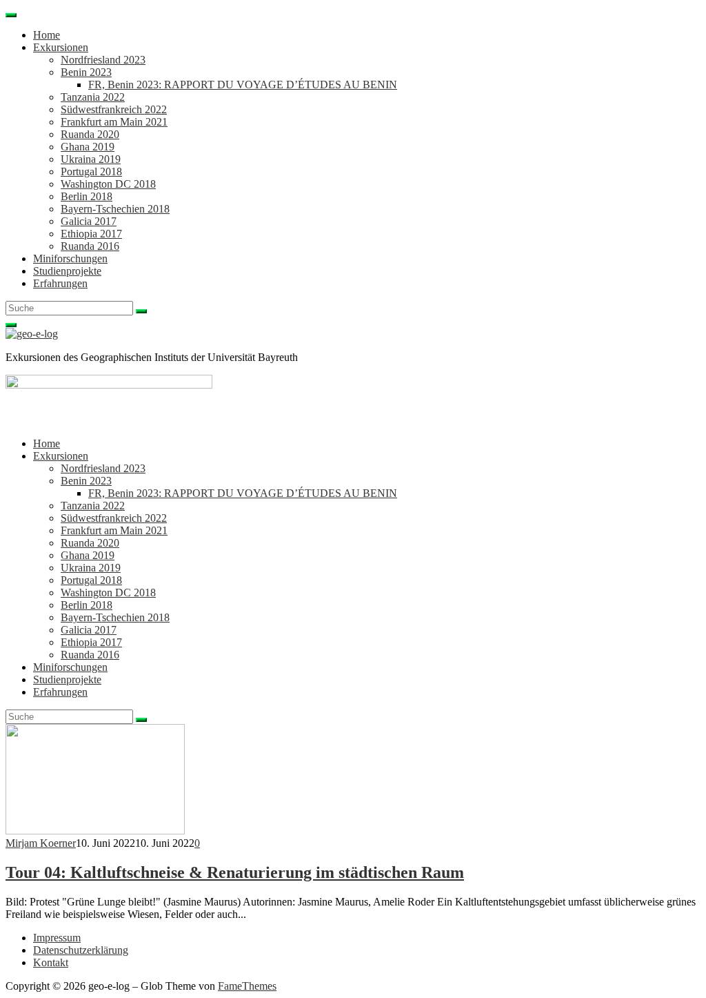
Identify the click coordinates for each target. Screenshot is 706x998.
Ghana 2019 (87, 147)
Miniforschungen (70, 258)
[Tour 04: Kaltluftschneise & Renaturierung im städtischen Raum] (95, 830)
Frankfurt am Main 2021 (114, 122)
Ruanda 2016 (90, 246)
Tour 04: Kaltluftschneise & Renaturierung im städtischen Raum (235, 872)
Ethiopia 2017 (91, 233)
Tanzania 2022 (93, 97)
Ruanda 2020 (90, 134)
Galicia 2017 (89, 221)
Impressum (57, 937)
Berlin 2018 (86, 196)
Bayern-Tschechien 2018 (115, 209)
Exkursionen (60, 47)
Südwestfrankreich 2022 (114, 109)
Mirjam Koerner (41, 843)
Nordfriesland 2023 (103, 60)
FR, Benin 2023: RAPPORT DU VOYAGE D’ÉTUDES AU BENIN (242, 84)
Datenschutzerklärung (80, 950)
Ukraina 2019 (91, 159)
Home (46, 35)
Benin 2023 (86, 72)
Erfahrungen (60, 283)
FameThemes (247, 986)
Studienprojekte (67, 271)
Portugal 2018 (91, 171)
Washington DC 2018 (108, 184)
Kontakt (50, 962)
